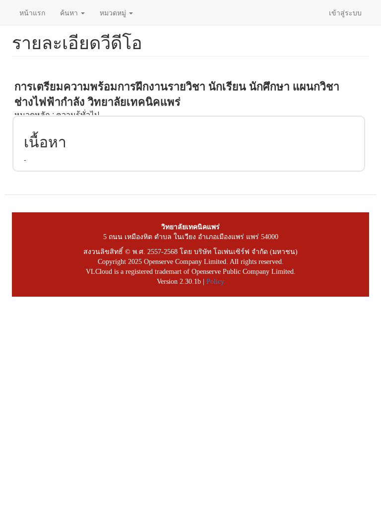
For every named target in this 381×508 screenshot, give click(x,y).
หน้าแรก (32, 12)
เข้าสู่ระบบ (345, 12)
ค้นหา (70, 12)
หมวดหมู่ (114, 12)
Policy (215, 281)
